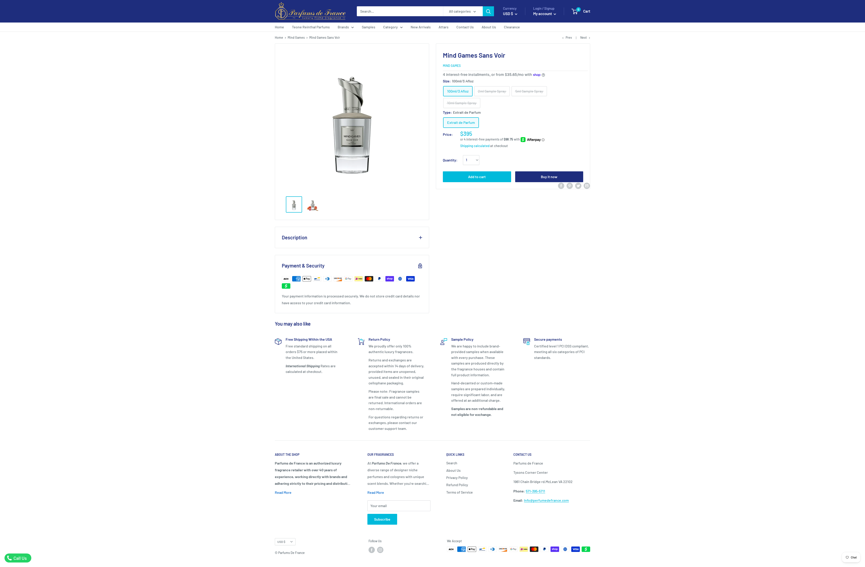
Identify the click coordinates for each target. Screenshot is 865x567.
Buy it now (549, 177)
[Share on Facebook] (561, 185)
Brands (343, 27)
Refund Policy (457, 485)
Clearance (512, 27)
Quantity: (450, 160)
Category (390, 27)
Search (451, 463)
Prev (569, 37)
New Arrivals (421, 27)
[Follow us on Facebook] (372, 550)
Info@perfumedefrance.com (546, 500)
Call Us (20, 558)
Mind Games (296, 37)
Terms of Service (459, 492)
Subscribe (382, 519)
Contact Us (465, 27)
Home (279, 27)
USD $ (281, 542)
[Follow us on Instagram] (380, 550)
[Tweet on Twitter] (578, 185)
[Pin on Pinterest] (570, 185)
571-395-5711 (535, 491)
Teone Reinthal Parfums (311, 27)
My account (543, 13)
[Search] (488, 11)
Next (583, 37)
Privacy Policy (457, 477)
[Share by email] (587, 185)
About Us (489, 27)
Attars (443, 27)
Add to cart (477, 177)
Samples (368, 27)
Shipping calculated (474, 146)
